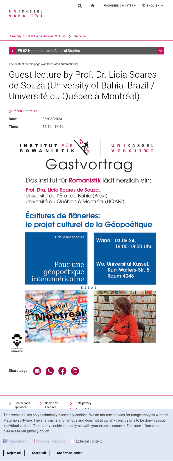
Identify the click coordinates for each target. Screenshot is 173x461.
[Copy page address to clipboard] (75, 374)
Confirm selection (69, 453)
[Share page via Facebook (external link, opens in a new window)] (62, 374)
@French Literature (23, 111)
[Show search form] (79, 5)
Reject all (14, 453)
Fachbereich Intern (120, 5)
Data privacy (83, 403)
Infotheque (79, 36)
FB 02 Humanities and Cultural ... (46, 36)
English (155, 5)
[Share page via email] (37, 374)
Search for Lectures (51, 405)
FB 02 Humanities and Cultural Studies (49, 51)
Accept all (39, 453)
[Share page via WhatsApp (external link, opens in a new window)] (50, 374)
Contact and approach (22, 405)
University (15, 36)
